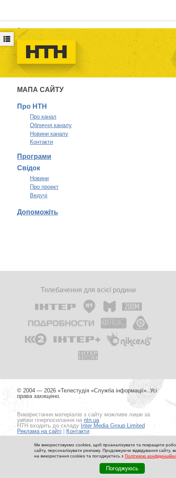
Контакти (41, 142)
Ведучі (38, 195)
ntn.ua (91, 420)
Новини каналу (49, 134)
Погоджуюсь (122, 468)
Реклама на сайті (39, 431)
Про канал (43, 116)
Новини (39, 178)
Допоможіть (37, 212)
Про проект (44, 187)
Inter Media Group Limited (113, 425)
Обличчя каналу (51, 125)
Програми (34, 156)
